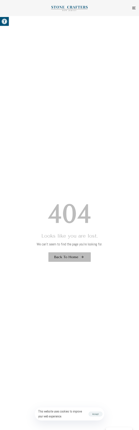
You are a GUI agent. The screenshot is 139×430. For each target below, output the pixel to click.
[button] (4, 21)
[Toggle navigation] (114, 8)
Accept (95, 414)
